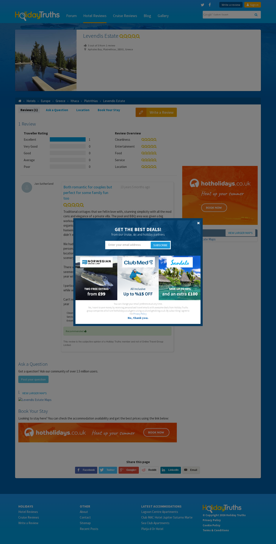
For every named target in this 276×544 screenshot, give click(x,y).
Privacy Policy (140, 313)
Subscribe (160, 245)
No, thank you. (138, 318)
